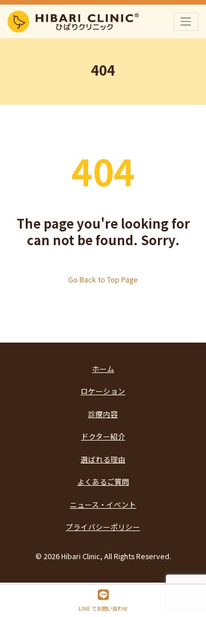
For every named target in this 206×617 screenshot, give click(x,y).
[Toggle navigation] (186, 22)
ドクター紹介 (103, 436)
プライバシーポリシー (103, 526)
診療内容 (103, 413)
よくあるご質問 (103, 481)
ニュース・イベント (103, 504)
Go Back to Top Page (103, 279)
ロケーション (103, 391)
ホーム (103, 368)
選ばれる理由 (103, 459)
